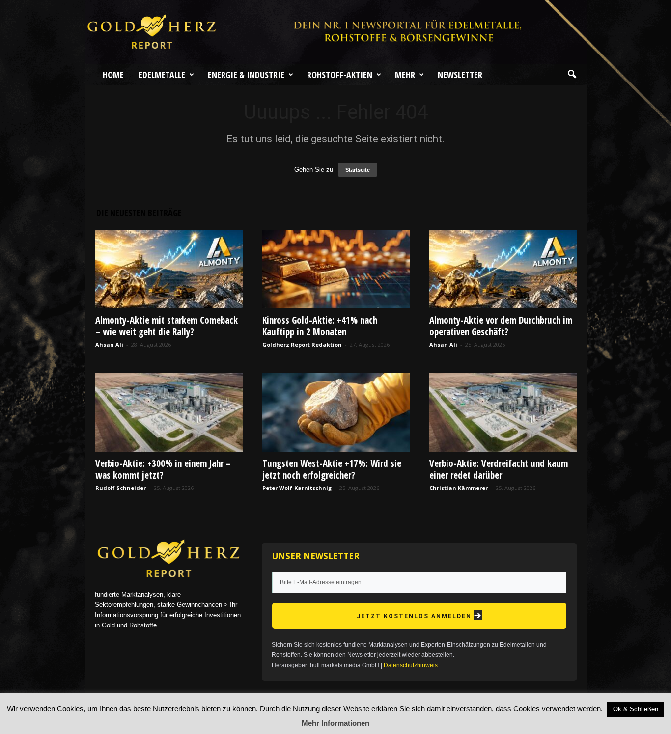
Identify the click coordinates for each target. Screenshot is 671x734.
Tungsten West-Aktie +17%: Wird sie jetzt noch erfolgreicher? (331, 469)
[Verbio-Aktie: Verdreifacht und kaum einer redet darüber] (503, 412)
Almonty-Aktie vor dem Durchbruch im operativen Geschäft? (500, 326)
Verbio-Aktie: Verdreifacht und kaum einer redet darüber (498, 469)
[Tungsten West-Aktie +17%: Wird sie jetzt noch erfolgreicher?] (336, 412)
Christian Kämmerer (458, 487)
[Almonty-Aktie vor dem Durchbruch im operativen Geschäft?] (503, 269)
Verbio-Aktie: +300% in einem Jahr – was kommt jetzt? (163, 469)
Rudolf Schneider (120, 487)
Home (113, 75)
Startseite (357, 170)
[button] (572, 74)
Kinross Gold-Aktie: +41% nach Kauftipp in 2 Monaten (319, 326)
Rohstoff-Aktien (339, 75)
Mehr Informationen (335, 723)
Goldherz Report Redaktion (302, 344)
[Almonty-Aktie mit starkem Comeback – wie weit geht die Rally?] (169, 269)
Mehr (405, 75)
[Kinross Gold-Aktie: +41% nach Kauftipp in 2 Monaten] (336, 269)
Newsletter (460, 75)
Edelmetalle (162, 75)
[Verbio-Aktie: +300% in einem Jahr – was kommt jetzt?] (169, 412)
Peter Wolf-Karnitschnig (297, 487)
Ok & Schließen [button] (635, 709)
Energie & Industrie (246, 75)
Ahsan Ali (109, 344)
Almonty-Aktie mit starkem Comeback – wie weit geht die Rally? (166, 326)
